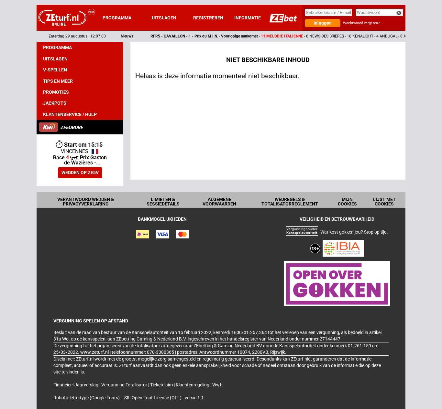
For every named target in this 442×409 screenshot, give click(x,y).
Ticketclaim (162, 384)
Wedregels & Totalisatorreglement (289, 201)
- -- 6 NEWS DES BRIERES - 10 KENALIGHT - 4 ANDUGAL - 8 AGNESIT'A (275, 36)
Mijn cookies (347, 201)
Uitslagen (164, 17)
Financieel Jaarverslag (76, 384)
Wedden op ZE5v (80, 172)
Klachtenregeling (193, 384)
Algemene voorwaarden (219, 201)
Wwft (217, 384)
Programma (117, 17)
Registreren (208, 17)
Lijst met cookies (384, 201)
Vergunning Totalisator (124, 384)
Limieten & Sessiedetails (163, 201)
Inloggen (323, 23)
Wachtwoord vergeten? (361, 23)
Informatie (247, 17)
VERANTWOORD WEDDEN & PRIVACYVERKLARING (85, 201)
